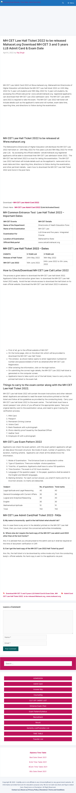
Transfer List (38, 739)
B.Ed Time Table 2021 (38, 762)
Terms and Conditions (56, 790)
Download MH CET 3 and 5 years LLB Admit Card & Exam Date (30, 593)
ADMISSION (38, 678)
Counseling (38, 695)
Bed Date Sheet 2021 (38, 757)
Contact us (15, 790)
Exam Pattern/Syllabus (38, 712)
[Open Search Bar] (63, 3)
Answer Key (38, 689)
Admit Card (68, 593)
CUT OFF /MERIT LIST (38, 700)
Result (38, 723)
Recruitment (38, 717)
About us (24, 790)
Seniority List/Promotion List (38, 728)
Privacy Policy (33, 790)
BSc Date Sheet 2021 (38, 771)
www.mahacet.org (53, 596)
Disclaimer (44, 790)
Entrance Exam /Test (38, 706)
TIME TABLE (38, 734)
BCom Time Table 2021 (38, 767)
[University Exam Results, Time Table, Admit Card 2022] (21, 3)
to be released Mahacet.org (34, 596)
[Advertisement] (38, 20)
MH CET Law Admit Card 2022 (26, 202)
